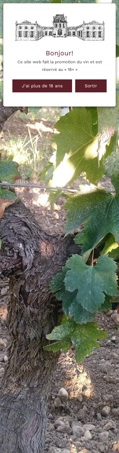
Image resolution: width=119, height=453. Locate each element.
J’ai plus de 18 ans (42, 85)
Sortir (91, 85)
